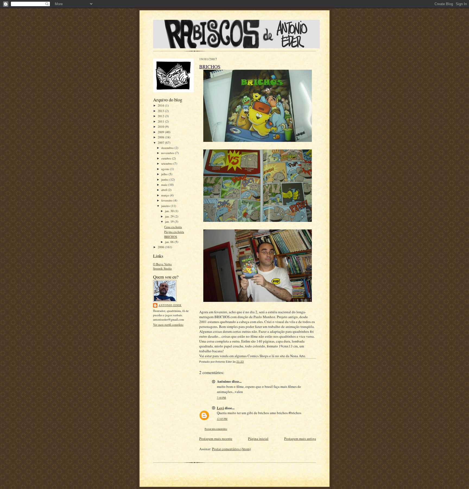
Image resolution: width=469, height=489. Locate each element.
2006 (161, 247)
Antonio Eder (170, 305)
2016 (161, 105)
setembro (167, 163)
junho (165, 179)
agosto (165, 169)
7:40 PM (221, 397)
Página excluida (174, 232)
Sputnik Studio (162, 268)
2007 (161, 142)
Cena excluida (173, 227)
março (165, 195)
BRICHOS (170, 237)
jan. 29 (170, 216)
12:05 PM (222, 419)
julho (165, 174)
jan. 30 (170, 211)
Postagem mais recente (215, 438)
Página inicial (258, 438)
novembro (168, 153)
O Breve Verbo (162, 264)
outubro (166, 158)
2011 (161, 121)
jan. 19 (170, 221)
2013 (161, 111)
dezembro (168, 148)
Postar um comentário (216, 429)
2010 (161, 126)
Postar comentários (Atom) (231, 448)
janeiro (166, 206)
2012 (161, 116)
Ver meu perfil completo (168, 324)
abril (164, 190)
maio (164, 185)
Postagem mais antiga (300, 438)
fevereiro (167, 200)
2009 (161, 132)
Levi (220, 407)
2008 (161, 137)
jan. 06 (170, 242)
